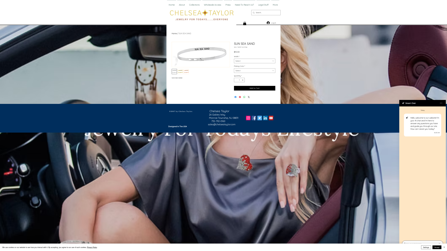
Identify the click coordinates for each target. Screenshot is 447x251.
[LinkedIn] (265, 118)
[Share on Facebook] (235, 97)
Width (236, 56)
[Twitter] (259, 118)
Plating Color (239, 66)
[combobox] (254, 61)
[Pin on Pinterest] (240, 97)
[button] (244, 23)
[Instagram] (248, 118)
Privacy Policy (92, 247)
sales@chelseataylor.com (221, 124)
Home (174, 33)
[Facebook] (254, 118)
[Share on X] (248, 97)
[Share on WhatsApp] (244, 97)
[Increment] (242, 80)
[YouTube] (271, 118)
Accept (436, 247)
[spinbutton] (239, 80)
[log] (422, 172)
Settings (426, 247)
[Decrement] (235, 80)
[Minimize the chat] (441, 103)
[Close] (444, 247)
